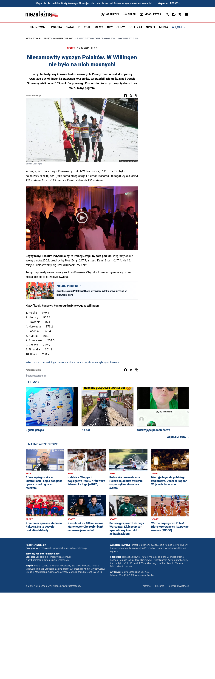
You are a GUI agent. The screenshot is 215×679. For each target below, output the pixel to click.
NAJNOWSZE (38, 27)
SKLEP (132, 14)
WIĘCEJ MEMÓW (176, 437)
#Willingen (51, 362)
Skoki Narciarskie (62, 38)
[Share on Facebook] (125, 95)
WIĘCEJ (177, 27)
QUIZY (120, 27)
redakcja (36, 95)
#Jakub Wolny (111, 362)
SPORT (150, 27)
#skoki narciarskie (35, 362)
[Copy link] (136, 95)
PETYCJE (84, 27)
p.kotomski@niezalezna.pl (55, 559)
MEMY (99, 27)
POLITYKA (135, 27)
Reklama (159, 585)
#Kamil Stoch (84, 362)
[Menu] (186, 14)
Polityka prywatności (178, 585)
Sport (47, 38)
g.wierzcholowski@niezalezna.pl (70, 547)
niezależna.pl (34, 38)
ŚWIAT (70, 27)
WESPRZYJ (112, 14)
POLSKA (56, 27)
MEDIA (163, 27)
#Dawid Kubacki (67, 362)
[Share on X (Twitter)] (131, 95)
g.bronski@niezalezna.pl (58, 556)
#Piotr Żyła (97, 362)
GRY (110, 27)
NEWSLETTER (152, 14)
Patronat (146, 585)
